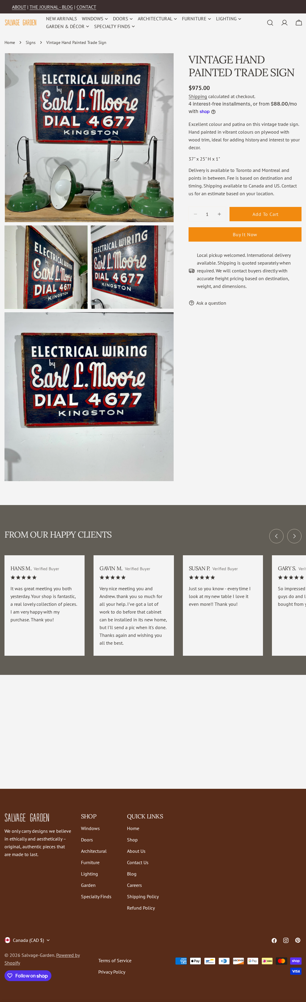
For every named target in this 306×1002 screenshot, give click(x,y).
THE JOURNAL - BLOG (51, 7)
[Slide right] (294, 536)
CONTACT (86, 7)
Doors (87, 840)
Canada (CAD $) (28, 940)
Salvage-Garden (38, 955)
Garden (88, 885)
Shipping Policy (143, 896)
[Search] (270, 23)
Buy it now (245, 234)
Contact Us (138, 862)
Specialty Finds (96, 896)
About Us (136, 851)
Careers (134, 885)
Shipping (198, 96)
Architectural (94, 851)
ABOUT (19, 7)
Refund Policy (141, 908)
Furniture (90, 862)
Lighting (89, 874)
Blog (132, 874)
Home (9, 42)
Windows (90, 828)
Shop (132, 840)
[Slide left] (276, 536)
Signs (31, 42)
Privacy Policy (111, 972)
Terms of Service (114, 960)
